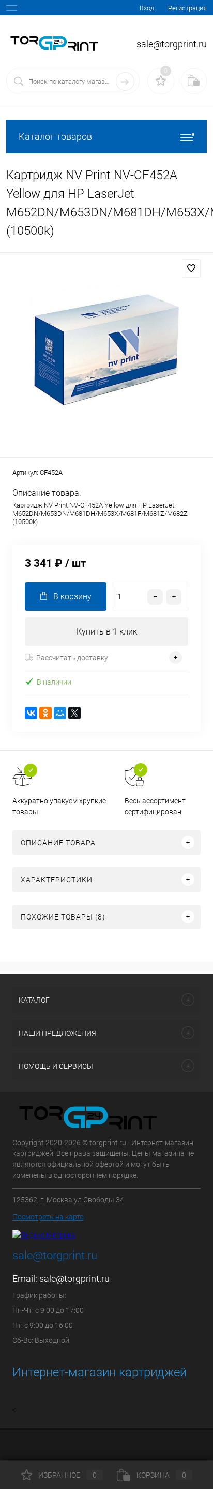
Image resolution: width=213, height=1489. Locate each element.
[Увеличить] (106, 357)
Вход (147, 8)
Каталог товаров (55, 136)
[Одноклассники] (45, 713)
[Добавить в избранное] (191, 268)
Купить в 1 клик (107, 632)
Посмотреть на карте (47, 1217)
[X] (74, 713)
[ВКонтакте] (31, 713)
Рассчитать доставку (72, 658)
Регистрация (187, 8)
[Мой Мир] (60, 713)
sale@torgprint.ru (74, 1278)
